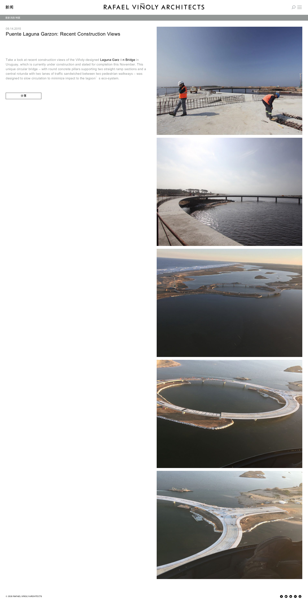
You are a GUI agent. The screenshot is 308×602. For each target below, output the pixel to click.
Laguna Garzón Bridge (117, 60)
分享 (23, 96)
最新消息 (10, 17)
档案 (18, 17)
